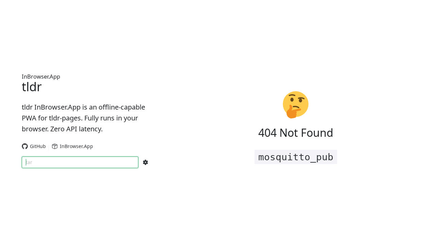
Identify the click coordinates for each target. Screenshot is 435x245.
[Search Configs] (145, 162)
